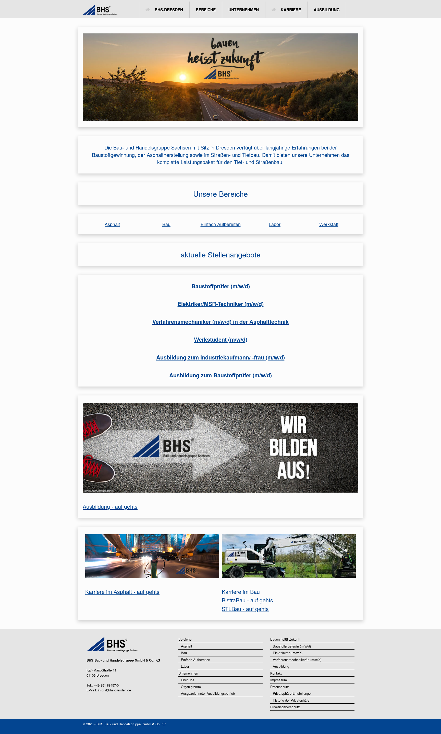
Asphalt (112, 224)
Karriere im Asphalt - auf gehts (122, 591)
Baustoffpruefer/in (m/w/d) (292, 646)
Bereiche (184, 639)
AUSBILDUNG (327, 10)
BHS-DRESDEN (169, 10)
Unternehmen (188, 673)
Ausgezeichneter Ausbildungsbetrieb (208, 693)
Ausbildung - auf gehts (110, 506)
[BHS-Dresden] (86, 10)
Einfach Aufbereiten (221, 224)
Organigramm (191, 686)
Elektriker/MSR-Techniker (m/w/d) (221, 304)
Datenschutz (279, 686)
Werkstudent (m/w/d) (220, 339)
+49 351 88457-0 (106, 685)
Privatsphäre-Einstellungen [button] (292, 693)
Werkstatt (328, 224)
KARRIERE (291, 10)
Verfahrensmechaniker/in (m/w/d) (297, 659)
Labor (274, 224)
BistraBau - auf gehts (247, 600)
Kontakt (276, 673)
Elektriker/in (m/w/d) (287, 652)
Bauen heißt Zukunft (285, 639)
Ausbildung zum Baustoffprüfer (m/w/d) (220, 375)
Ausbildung (281, 666)
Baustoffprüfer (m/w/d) (220, 286)
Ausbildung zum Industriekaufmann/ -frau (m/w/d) (220, 357)
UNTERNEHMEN (243, 10)
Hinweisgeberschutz (285, 706)
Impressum (278, 679)
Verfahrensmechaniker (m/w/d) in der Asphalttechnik (220, 322)
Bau (166, 224)
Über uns (187, 679)
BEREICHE (206, 10)
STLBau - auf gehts (245, 609)
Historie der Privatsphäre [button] (291, 700)
